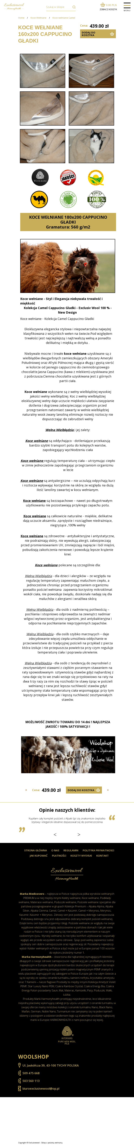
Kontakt (102, 855)
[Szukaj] (73, 7)
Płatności (59, 855)
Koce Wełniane (38, 18)
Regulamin (71, 850)
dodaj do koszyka (88, 34)
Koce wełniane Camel (64, 18)
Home (21, 18)
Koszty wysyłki (81, 855)
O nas (55, 850)
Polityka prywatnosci (98, 850)
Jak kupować (39, 855)
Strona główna (35, 850)
